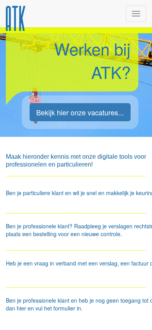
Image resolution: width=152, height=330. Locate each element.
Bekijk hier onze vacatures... (80, 112)
